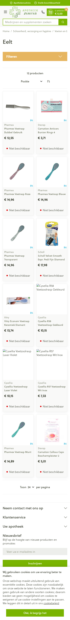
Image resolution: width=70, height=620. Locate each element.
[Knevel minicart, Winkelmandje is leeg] (50, 12)
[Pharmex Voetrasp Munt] (18, 430)
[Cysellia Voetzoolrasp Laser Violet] (18, 364)
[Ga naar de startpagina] (25, 12)
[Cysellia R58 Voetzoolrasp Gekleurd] (52, 299)
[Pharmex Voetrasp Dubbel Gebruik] (18, 106)
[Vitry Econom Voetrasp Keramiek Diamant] (18, 299)
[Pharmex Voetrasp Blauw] (52, 172)
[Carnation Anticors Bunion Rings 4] (52, 106)
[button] (35, 56)
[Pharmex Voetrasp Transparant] (18, 233)
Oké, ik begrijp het (35, 613)
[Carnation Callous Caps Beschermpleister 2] (52, 430)
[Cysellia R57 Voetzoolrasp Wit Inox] (52, 364)
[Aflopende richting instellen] (48, 81)
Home (6, 31)
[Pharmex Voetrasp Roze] (18, 172)
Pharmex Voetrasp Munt (17, 452)
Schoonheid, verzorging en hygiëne (32, 31)
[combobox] (31, 22)
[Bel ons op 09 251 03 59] (43, 12)
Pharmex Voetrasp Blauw (52, 194)
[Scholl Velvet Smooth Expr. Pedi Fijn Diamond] (52, 233)
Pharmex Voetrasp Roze (17, 194)
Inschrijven (35, 563)
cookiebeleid (51, 603)
